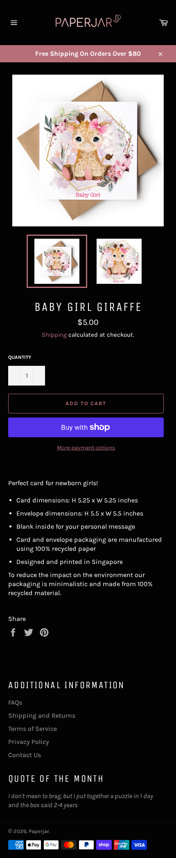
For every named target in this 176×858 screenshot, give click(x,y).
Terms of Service (32, 728)
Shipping (54, 334)
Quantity (19, 357)
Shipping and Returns (41, 715)
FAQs (15, 702)
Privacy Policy (28, 742)
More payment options (86, 447)
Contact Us (24, 755)
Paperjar (39, 831)
